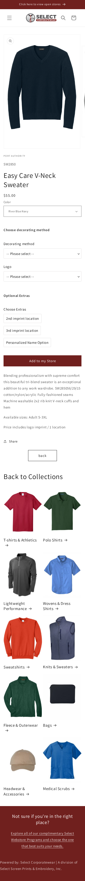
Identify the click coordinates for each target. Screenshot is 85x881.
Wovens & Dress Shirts (56, 606)
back (42, 455)
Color (7, 202)
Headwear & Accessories (14, 791)
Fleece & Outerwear (21, 725)
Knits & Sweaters (58, 666)
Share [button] (13, 441)
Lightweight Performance (15, 606)
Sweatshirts (14, 667)
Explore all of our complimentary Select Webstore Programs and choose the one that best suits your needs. (42, 839)
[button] (9, 18)
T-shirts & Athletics (20, 540)
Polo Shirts (53, 540)
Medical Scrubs (56, 788)
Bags (47, 725)
